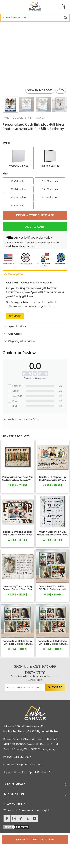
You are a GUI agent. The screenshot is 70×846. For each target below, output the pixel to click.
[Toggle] (5, 274)
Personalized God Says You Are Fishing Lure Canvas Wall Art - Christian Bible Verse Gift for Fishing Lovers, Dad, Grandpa (17, 479)
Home (6, 117)
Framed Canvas (50, 165)
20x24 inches (18, 189)
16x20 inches (50, 181)
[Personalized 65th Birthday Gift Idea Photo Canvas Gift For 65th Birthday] (17, 457)
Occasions (20, 117)
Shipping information (21, 341)
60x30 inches (50, 197)
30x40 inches (18, 197)
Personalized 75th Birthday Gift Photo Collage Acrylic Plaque (17, 642)
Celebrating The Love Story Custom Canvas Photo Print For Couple (17, 588)
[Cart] (62, 7)
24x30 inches (50, 189)
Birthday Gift (38, 117)
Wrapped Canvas (18, 165)
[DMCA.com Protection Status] (36, 826)
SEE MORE (15, 316)
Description (15, 274)
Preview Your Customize (35, 215)
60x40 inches (18, 205)
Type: (6, 143)
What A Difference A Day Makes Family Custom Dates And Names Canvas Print (52, 533)
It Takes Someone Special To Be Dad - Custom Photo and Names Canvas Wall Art (17, 533)
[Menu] (5, 7)
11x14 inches (18, 181)
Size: (5, 173)
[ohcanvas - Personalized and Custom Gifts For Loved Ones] (35, 7)
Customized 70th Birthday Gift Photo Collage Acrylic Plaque (53, 588)
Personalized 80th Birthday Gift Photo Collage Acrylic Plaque (52, 642)
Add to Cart (35, 227)
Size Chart (15, 333)
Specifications (17, 326)
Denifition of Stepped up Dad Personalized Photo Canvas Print (52, 479)
